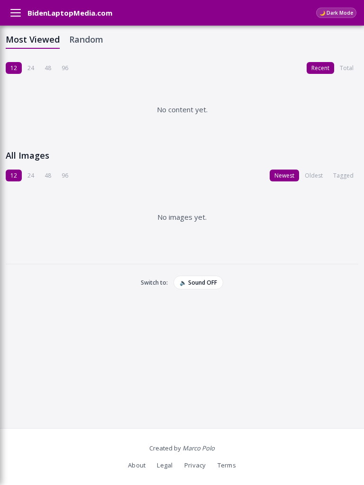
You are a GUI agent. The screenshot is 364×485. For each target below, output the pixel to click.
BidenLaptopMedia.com (69, 13)
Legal (165, 465)
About (137, 465)
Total (347, 68)
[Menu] (16, 12)
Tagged (343, 175)
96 (65, 68)
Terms (227, 465)
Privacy (195, 465)
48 (48, 68)
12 (13, 68)
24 (30, 68)
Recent (320, 68)
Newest (284, 175)
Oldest (314, 175)
